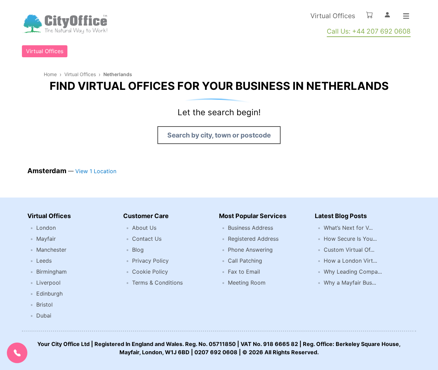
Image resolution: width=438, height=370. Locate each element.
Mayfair (46, 238)
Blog (138, 249)
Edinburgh (49, 293)
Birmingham (51, 271)
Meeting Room (247, 282)
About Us (144, 227)
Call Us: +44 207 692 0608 (369, 31)
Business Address (250, 227)
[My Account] (387, 14)
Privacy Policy (150, 260)
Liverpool (48, 282)
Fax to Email (244, 271)
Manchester (51, 249)
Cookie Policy (150, 271)
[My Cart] (369, 14)
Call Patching (245, 260)
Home (50, 74)
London (46, 227)
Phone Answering (250, 249)
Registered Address (253, 238)
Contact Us (147, 238)
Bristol (44, 304)
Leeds (44, 260)
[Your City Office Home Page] (64, 24)
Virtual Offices (332, 16)
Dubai (43, 315)
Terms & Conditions (157, 282)
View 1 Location (95, 171)
